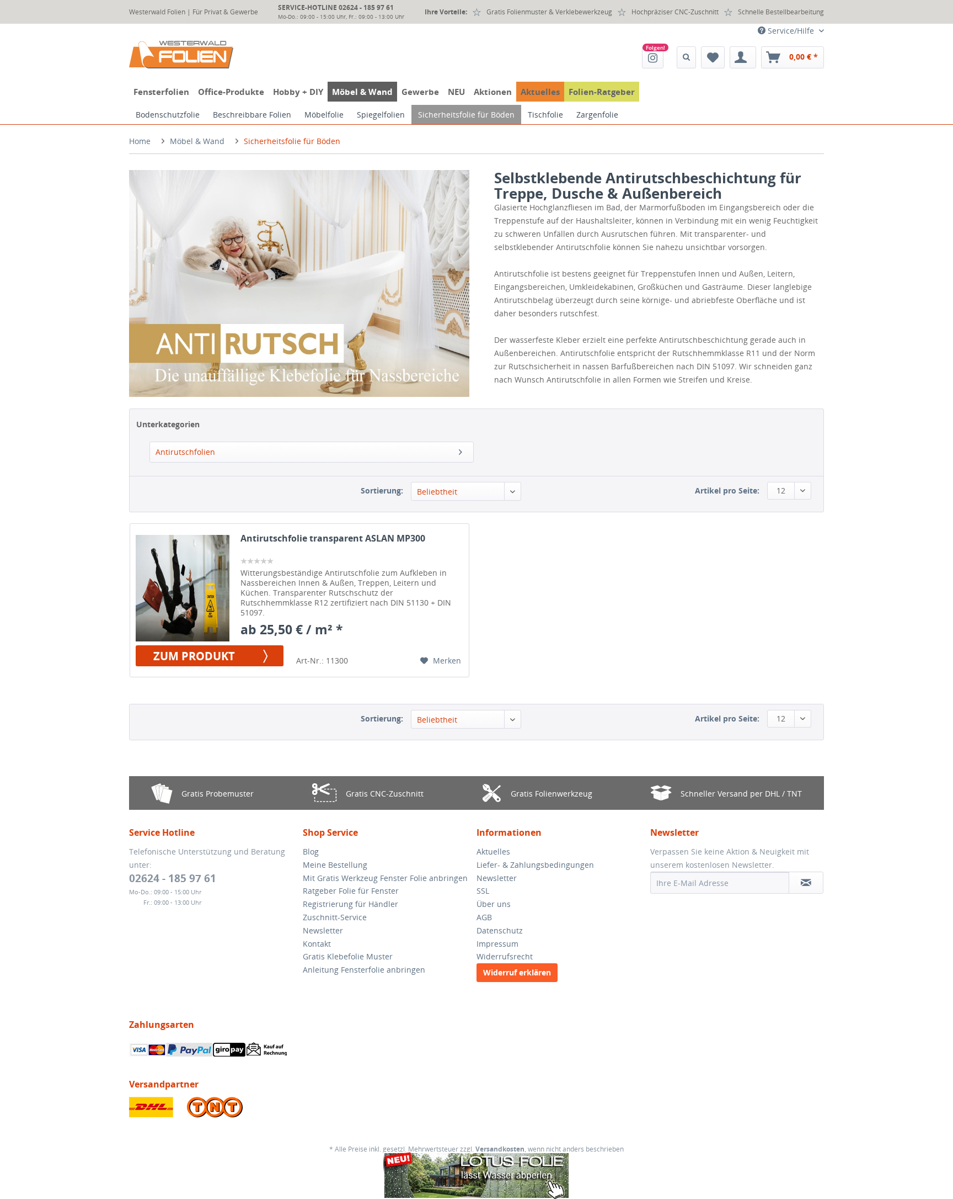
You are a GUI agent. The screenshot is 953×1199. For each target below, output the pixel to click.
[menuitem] (652, 57)
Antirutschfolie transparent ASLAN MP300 (332, 538)
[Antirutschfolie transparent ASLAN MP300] (182, 588)
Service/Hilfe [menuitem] (790, 30)
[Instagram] (652, 57)
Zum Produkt (194, 656)
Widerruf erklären (517, 972)
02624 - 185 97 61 (172, 878)
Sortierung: (382, 490)
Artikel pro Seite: (727, 490)
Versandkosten (499, 1149)
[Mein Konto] (743, 57)
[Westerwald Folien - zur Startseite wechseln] (181, 54)
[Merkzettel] (713, 57)
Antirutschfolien (185, 452)
